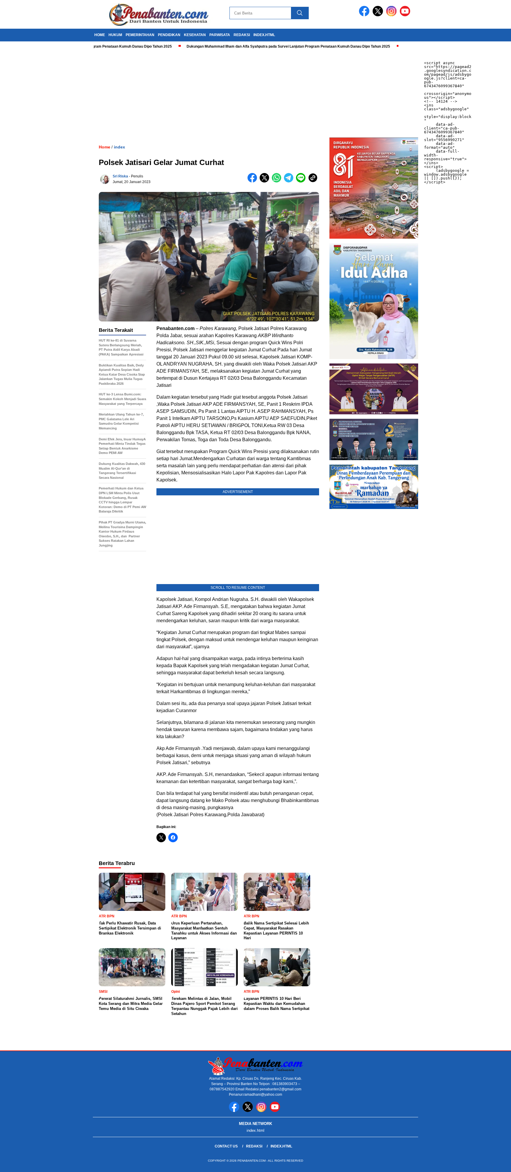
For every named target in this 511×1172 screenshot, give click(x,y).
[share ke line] (302, 181)
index (119, 147)
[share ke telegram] (290, 181)
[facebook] (365, 15)
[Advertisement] (177, 93)
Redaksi (254, 1146)
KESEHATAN (195, 35)
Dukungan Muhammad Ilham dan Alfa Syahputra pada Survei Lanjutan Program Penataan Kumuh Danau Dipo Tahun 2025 (256, 46)
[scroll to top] (490, 1163)
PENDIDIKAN (169, 35)
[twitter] (379, 15)
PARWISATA (219, 35)
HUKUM (115, 35)
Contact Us (226, 1146)
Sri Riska (120, 176)
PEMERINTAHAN (140, 35)
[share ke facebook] (254, 181)
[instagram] (392, 15)
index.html (264, 35)
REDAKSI (242, 35)
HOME (99, 35)
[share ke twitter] (266, 181)
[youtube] (406, 15)
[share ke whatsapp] (278, 181)
